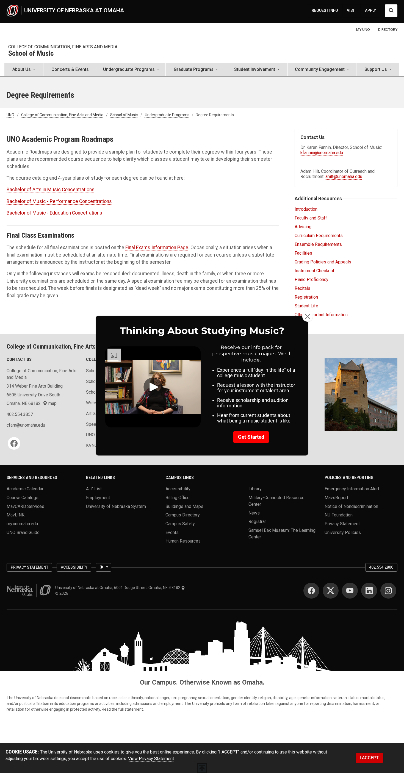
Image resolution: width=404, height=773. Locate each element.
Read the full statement (122, 709)
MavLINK (15, 515)
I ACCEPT (369, 757)
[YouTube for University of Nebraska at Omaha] (350, 591)
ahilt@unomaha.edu (343, 176)
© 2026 (62, 593)
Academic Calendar (25, 488)
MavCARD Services (25, 506)
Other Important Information (321, 314)
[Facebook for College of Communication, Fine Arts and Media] (14, 443)
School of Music (31, 53)
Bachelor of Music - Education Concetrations (54, 213)
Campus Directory (182, 515)
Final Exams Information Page (156, 247)
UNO (10, 115)
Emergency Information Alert (352, 488)
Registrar (257, 521)
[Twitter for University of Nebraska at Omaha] (331, 591)
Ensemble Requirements (318, 244)
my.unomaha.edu (22, 523)
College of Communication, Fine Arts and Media (62, 46)
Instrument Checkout (314, 270)
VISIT (351, 10)
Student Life (306, 305)
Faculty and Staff (311, 218)
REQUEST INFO (325, 10)
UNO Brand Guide (23, 532)
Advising (303, 226)
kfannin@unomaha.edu (321, 152)
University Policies (343, 532)
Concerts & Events (70, 69)
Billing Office (177, 497)
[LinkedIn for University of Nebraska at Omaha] (369, 591)
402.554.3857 (20, 414)
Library (255, 488)
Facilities (303, 253)
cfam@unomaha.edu (26, 425)
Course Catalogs (22, 497)
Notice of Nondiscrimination (351, 506)
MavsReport (336, 497)
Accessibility (177, 488)
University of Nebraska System (116, 506)
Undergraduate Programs (167, 115)
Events (172, 532)
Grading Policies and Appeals (323, 262)
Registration (306, 297)
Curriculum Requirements (319, 235)
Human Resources (183, 541)
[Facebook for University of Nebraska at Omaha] (311, 591)
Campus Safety (180, 523)
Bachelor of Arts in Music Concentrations (51, 189)
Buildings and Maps (184, 506)
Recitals (302, 288)
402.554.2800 (381, 567)
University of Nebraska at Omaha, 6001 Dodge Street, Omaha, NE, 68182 (118, 587)
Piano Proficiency (311, 279)
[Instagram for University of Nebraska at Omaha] (388, 591)
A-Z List (94, 488)
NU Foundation (339, 515)
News (254, 512)
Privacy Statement (342, 523)
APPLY (370, 10)
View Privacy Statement (151, 758)
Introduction (306, 209)
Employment (98, 497)
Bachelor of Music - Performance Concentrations (59, 201)
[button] (23, 70)
